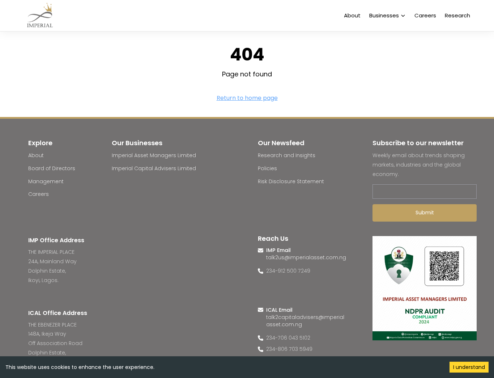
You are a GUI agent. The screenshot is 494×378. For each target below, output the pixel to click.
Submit (425, 212)
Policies (267, 168)
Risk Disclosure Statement (291, 181)
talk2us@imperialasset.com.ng (306, 257)
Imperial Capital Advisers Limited (154, 168)
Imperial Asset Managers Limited (154, 155)
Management (46, 181)
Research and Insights (286, 155)
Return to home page (247, 98)
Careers (425, 15)
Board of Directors (51, 168)
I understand (469, 367)
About (352, 15)
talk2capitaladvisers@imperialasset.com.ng (305, 321)
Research (457, 15)
